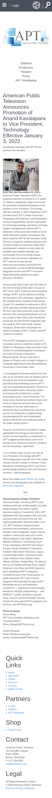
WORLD (12, 709)
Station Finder (15, 689)
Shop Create (14, 730)
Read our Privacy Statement (20, 788)
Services (12, 682)
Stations (26, 63)
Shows (11, 679)
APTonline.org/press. (13, 486)
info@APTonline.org (16, 764)
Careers (12, 686)
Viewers (26, 71)
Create (11, 706)
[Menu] (4, 5)
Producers (26, 67)
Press (26, 76)
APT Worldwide (26, 80)
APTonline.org (30, 479)
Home (11, 672)
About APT (13, 676)
